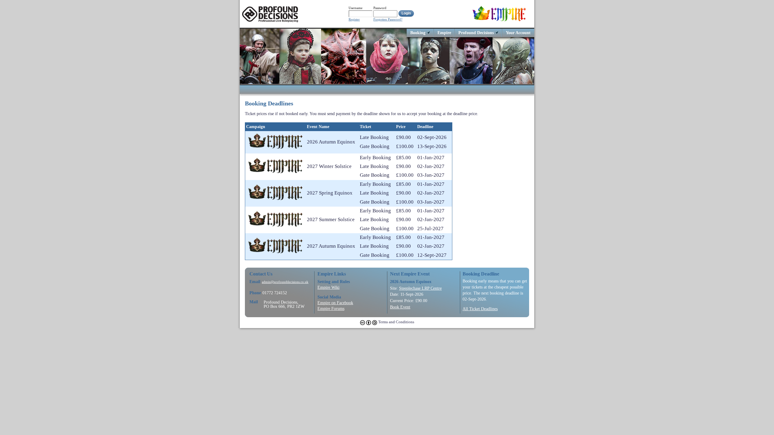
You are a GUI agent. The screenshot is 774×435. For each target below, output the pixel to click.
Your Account (518, 32)
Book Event (400, 307)
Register (354, 19)
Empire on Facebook (335, 303)
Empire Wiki (328, 287)
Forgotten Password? (387, 19)
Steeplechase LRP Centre (420, 288)
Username (356, 8)
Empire (444, 32)
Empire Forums (330, 308)
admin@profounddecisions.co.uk (285, 282)
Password (379, 8)
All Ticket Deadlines (480, 308)
